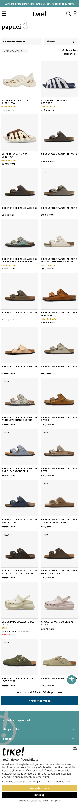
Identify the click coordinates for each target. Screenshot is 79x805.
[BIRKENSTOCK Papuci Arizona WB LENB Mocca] (59, 549)
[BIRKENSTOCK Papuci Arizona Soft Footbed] (19, 498)
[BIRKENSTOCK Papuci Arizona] (59, 132)
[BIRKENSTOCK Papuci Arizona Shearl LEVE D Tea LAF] (59, 498)
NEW (46, 172)
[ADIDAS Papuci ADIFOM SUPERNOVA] (19, 79)
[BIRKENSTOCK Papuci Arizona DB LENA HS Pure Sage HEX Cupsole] (19, 237)
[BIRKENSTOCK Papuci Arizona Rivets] (59, 396)
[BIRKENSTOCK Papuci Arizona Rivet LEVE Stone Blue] (19, 447)
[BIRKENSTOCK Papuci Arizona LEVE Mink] (59, 291)
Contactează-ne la (41, 2)
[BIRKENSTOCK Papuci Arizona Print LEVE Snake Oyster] (19, 396)
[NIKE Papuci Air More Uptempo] (59, 79)
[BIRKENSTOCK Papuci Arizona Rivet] (59, 447)
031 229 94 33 (41, 5)
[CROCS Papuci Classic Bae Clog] (19, 600)
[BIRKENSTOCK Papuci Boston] (59, 657)
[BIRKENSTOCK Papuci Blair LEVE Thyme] (19, 657)
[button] (5, 13)
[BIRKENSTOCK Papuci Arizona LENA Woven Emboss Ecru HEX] (59, 237)
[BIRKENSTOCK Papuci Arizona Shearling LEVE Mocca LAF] (19, 549)
